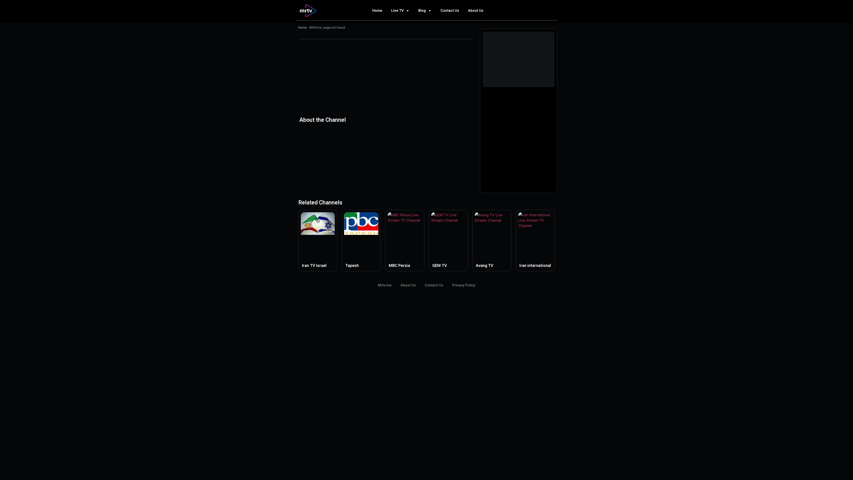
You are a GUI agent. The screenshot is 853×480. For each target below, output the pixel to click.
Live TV (397, 10)
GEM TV (439, 265)
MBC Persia (399, 265)
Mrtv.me (385, 285)
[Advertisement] (386, 78)
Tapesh (352, 265)
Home (377, 10)
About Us (475, 10)
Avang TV (484, 265)
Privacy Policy (463, 285)
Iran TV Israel (314, 265)
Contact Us (449, 10)
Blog (422, 10)
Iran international (535, 265)
